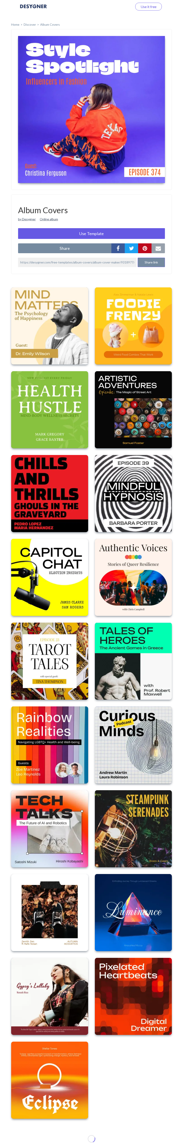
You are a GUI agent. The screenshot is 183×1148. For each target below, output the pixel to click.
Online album (49, 219)
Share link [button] (151, 262)
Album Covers (50, 24)
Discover (30, 24)
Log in (122, 6)
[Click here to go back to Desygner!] (33, 9)
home (15, 24)
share (65, 248)
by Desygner (27, 219)
